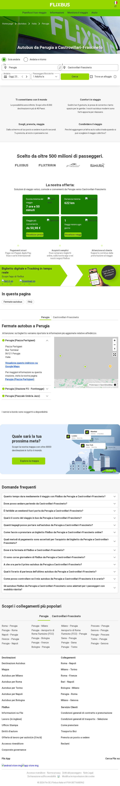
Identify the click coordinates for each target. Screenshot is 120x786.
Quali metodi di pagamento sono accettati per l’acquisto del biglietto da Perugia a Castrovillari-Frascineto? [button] (56, 541)
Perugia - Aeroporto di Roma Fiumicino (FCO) (42, 632)
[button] (26, 340)
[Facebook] (105, 765)
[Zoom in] (115, 340)
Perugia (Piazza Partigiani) (19, 379)
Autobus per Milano (12, 675)
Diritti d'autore (10, 731)
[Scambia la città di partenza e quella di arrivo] (60, 67)
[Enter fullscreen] (115, 354)
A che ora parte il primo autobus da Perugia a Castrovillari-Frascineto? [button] (43, 564)
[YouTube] (107, 765)
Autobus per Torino (12, 688)
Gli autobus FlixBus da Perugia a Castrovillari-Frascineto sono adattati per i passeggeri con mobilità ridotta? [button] (54, 588)
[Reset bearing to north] (115, 349)
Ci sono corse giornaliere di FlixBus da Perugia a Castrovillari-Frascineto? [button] (44, 557)
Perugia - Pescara (100, 634)
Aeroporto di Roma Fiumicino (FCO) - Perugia (74, 632)
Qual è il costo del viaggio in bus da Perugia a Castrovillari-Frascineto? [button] (43, 518)
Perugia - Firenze (40, 642)
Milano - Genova (69, 700)
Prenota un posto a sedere (75, 737)
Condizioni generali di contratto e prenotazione (86, 713)
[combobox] (33, 67)
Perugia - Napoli (10, 643)
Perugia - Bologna (40, 638)
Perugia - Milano (39, 626)
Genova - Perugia (99, 630)
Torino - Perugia (99, 639)
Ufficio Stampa (10, 725)
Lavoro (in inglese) (12, 719)
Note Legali (88, 773)
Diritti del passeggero (72, 773)
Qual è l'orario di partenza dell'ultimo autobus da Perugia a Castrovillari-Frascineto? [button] (50, 571)
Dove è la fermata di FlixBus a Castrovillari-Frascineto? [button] (34, 550)
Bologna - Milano (70, 688)
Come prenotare (69, 725)
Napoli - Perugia (10, 634)
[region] (86, 362)
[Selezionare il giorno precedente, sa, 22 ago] (22, 76)
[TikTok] (110, 765)
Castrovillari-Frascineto (66, 317)
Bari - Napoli (67, 681)
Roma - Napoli (68, 663)
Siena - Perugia (69, 638)
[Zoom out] (115, 345)
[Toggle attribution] (115, 385)
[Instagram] (106, 765)
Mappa (5, 669)
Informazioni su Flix (12, 713)
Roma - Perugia (9, 626)
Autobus (22, 24)
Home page (7, 24)
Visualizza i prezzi (34, 234)
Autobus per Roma (12, 681)
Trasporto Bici (69, 731)
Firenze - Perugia (10, 639)
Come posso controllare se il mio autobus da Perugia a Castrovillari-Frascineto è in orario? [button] (54, 578)
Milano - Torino (69, 669)
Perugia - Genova (99, 643)
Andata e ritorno (38, 59)
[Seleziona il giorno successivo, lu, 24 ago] (26, 76)
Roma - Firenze (69, 675)
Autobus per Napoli (12, 694)
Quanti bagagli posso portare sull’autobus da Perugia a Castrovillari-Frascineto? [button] (48, 525)
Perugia (45, 24)
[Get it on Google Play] (12, 765)
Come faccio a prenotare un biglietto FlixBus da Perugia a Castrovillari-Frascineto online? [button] (53, 532)
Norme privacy (54, 773)
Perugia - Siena (69, 642)
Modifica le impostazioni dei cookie (78, 776)
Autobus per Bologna (13, 700)
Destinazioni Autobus (13, 663)
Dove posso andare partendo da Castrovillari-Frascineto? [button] (35, 503)
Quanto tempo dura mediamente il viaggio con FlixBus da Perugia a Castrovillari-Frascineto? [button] (55, 496)
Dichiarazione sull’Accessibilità (42, 776)
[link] (60, 449)
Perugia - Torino (69, 647)
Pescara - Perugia (100, 626)
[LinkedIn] (108, 765)
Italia (34, 24)
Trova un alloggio (103, 76)
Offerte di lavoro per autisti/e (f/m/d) (22, 737)
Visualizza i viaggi (73, 234)
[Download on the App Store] (30, 765)
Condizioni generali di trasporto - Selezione (84, 719)
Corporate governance (14, 749)
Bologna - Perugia (40, 647)
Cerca (75, 76)
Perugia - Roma (9, 630)
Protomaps (93, 384)
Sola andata (14, 59)
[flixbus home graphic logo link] (60, 4)
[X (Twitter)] (109, 765)
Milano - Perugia (69, 626)
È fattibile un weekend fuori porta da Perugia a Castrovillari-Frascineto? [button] (43, 510)
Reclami (65, 743)
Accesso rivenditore (12, 743)
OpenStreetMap (106, 384)
